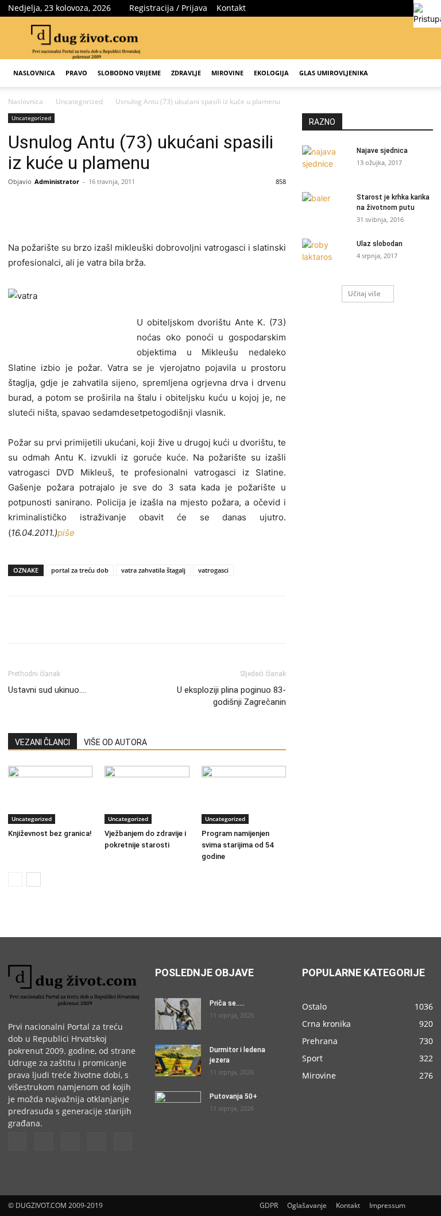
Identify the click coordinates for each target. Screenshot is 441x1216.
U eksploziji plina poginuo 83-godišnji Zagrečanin (231, 696)
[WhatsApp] (166, 207)
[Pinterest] (140, 207)
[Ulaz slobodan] (325, 255)
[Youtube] (123, 1141)
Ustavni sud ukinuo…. (47, 690)
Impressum (387, 1205)
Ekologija (271, 72)
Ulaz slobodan (380, 244)
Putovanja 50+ (233, 1096)
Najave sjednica (382, 151)
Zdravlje (186, 72)
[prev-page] (15, 879)
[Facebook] (348, 8)
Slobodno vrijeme (129, 72)
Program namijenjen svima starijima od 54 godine (237, 845)
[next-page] (33, 879)
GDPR (269, 1205)
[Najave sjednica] (325, 161)
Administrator (56, 181)
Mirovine (227, 72)
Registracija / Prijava (168, 7)
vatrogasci (213, 570)
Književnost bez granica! (50, 833)
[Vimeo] (386, 8)
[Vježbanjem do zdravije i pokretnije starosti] (147, 795)
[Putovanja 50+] (178, 1107)
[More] (193, 207)
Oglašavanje (307, 1205)
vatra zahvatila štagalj (153, 570)
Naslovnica (34, 72)
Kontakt (231, 7)
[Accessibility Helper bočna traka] (427, 14)
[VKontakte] (405, 8)
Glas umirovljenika (333, 72)
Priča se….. (227, 1003)
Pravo (76, 72)
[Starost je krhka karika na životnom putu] (325, 208)
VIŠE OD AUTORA (115, 742)
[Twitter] (367, 8)
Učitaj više (364, 293)
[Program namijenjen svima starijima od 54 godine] (244, 795)
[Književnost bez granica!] (50, 795)
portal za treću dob (80, 570)
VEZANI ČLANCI (42, 742)
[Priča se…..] (178, 1014)
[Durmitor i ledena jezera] (178, 1060)
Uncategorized (79, 101)
